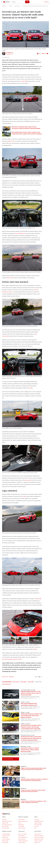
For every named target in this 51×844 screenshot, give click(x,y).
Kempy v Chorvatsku (22, 833)
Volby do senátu (5, 826)
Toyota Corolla (15, 681)
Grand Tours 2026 (21, 828)
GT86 (24, 496)
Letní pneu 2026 (37, 833)
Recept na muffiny (6, 835)
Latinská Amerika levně (22, 840)
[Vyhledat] (27, 2)
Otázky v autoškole (38, 840)
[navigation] (2, 2)
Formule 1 (36, 826)
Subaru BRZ (23, 681)
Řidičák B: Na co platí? (38, 839)
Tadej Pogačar (21, 824)
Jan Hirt (19, 823)
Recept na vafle (5, 840)
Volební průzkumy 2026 (6, 821)
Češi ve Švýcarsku (21, 839)
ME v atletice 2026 (38, 824)
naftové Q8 (38, 598)
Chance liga (36, 819)
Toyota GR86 (31, 681)
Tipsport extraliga (37, 823)
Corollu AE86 (24, 81)
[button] (25, 34)
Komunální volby (5, 828)
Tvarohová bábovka (6, 839)
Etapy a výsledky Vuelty (23, 821)
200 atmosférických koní (20, 233)
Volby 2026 (4, 819)
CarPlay (31, 388)
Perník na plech (5, 842)
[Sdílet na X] (41, 676)
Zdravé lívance (5, 837)
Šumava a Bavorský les (22, 837)
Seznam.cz (46, 1)
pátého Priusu (11, 141)
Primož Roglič (21, 826)
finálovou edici (10, 277)
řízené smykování (27, 480)
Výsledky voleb (5, 823)
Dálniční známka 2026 (38, 835)
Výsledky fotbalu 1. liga (38, 821)
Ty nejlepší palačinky (6, 833)
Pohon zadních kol (6, 684)
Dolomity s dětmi (21, 842)
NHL (35, 828)
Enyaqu (35, 649)
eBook (40, 53)
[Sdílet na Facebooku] (39, 676)
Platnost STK (37, 842)
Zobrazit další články (8, 759)
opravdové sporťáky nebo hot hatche (12, 659)
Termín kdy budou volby (7, 824)
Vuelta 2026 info (21, 819)
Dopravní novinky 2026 (39, 837)
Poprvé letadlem (21, 835)
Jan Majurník (9, 52)
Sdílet (45, 53)
